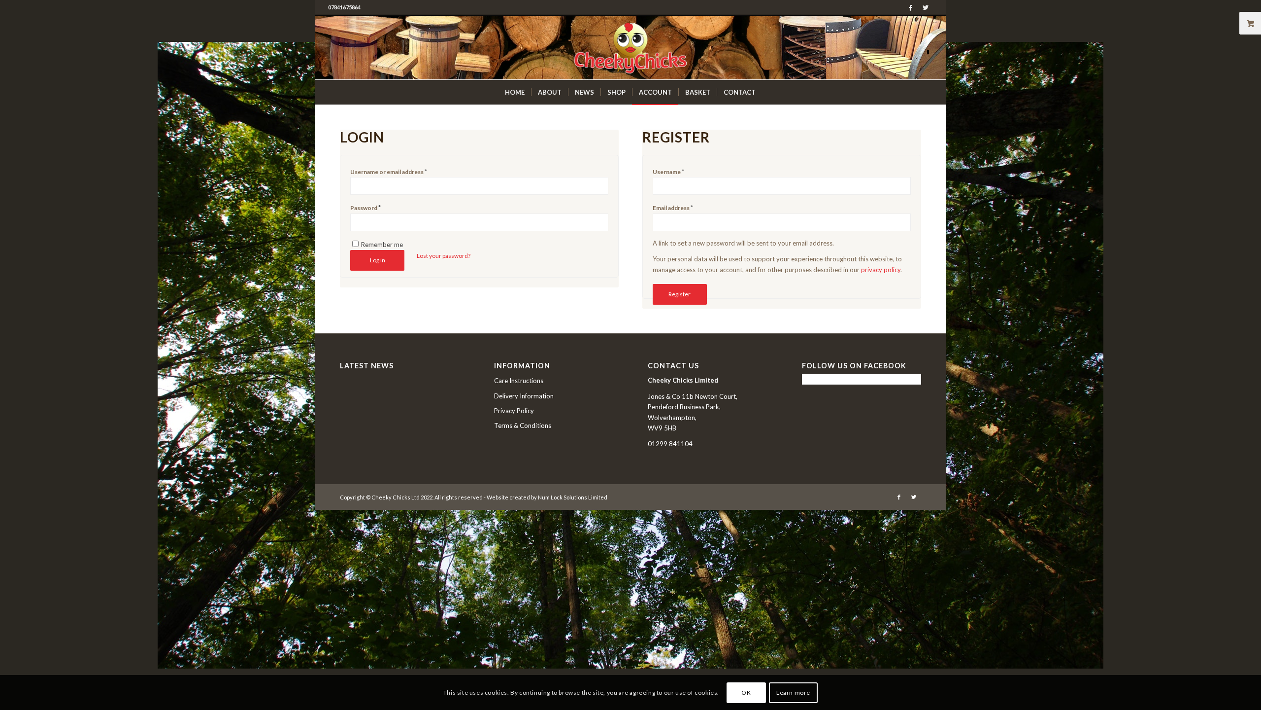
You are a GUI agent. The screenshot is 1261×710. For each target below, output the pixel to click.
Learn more (793, 692)
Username (668, 172)
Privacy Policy (514, 411)
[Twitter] (925, 7)
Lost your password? (443, 255)
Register (679, 294)
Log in (377, 260)
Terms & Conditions (522, 425)
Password (365, 208)
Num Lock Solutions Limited (572, 497)
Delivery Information (524, 396)
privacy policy (880, 270)
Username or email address (388, 172)
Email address (673, 208)
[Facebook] (910, 7)
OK (746, 692)
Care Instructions (518, 381)
